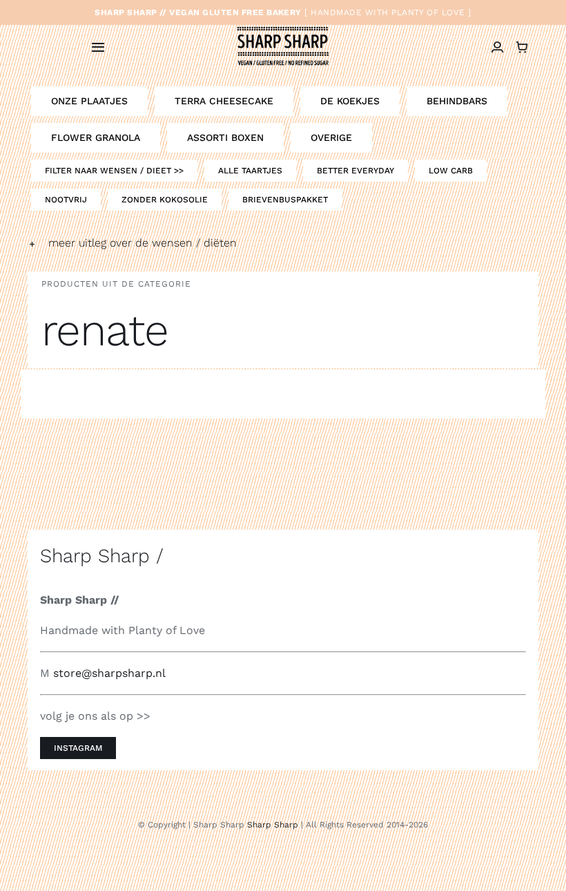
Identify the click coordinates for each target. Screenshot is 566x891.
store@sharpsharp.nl (109, 673)
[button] (283, 243)
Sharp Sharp (272, 825)
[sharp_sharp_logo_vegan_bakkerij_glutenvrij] (282, 27)
